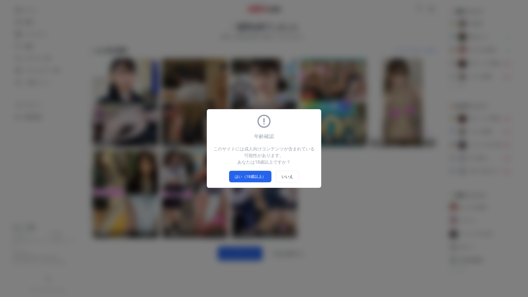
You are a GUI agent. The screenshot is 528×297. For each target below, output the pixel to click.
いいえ (287, 176)
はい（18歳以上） (250, 176)
